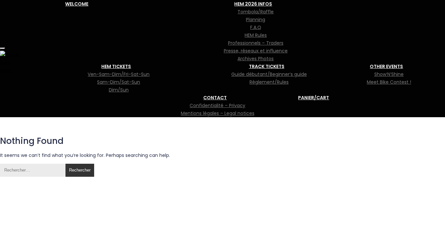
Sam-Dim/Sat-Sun (118, 82)
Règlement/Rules (269, 82)
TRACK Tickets (266, 66)
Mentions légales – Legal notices (217, 113)
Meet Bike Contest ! (389, 82)
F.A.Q (255, 27)
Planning (255, 19)
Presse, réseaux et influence (256, 51)
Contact (215, 97)
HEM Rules (256, 35)
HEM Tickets (116, 66)
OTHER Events (386, 66)
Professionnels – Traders (255, 43)
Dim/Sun (119, 90)
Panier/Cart (313, 97)
